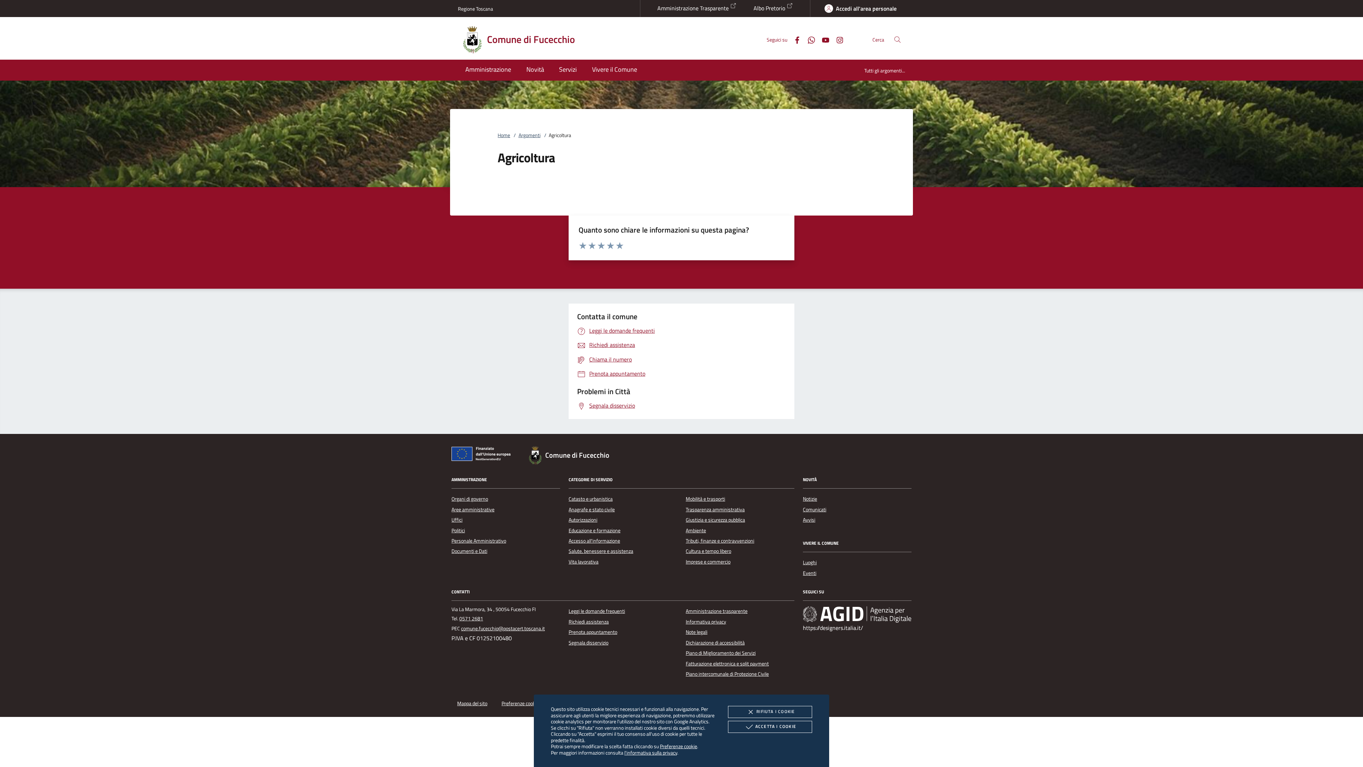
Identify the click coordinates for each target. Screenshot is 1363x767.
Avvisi (809, 520)
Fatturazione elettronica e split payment (727, 664)
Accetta (775, 726)
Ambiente (696, 530)
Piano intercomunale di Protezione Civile (727, 674)
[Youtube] (823, 39)
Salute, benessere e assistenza (601, 551)
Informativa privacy (706, 622)
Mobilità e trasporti (705, 499)
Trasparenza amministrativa (715, 509)
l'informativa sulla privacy (650, 752)
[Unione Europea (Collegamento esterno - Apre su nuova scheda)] (483, 455)
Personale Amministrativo (478, 541)
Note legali (696, 632)
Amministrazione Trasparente (693, 8)
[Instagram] (837, 39)
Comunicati (814, 509)
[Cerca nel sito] (897, 39)
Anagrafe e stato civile (592, 509)
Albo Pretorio (770, 8)
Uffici (456, 520)
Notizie (810, 499)
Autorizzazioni (583, 520)
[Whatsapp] (808, 39)
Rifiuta (775, 711)
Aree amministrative (472, 509)
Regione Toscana (475, 8)
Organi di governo (469, 499)
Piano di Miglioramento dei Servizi (721, 653)
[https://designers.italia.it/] (857, 614)
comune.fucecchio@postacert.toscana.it (503, 628)
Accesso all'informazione (594, 541)
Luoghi (810, 562)
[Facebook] (794, 39)
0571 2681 (471, 618)
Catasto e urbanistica (591, 499)
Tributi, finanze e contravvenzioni (720, 541)
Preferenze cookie (678, 746)
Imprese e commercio (708, 562)
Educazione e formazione (594, 530)
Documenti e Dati (469, 551)
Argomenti (530, 135)
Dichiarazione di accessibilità (715, 643)
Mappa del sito (472, 703)
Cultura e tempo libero (708, 551)
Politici (458, 530)
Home (504, 135)
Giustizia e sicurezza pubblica (715, 520)
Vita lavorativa (583, 562)
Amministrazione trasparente (717, 611)
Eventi (809, 573)
